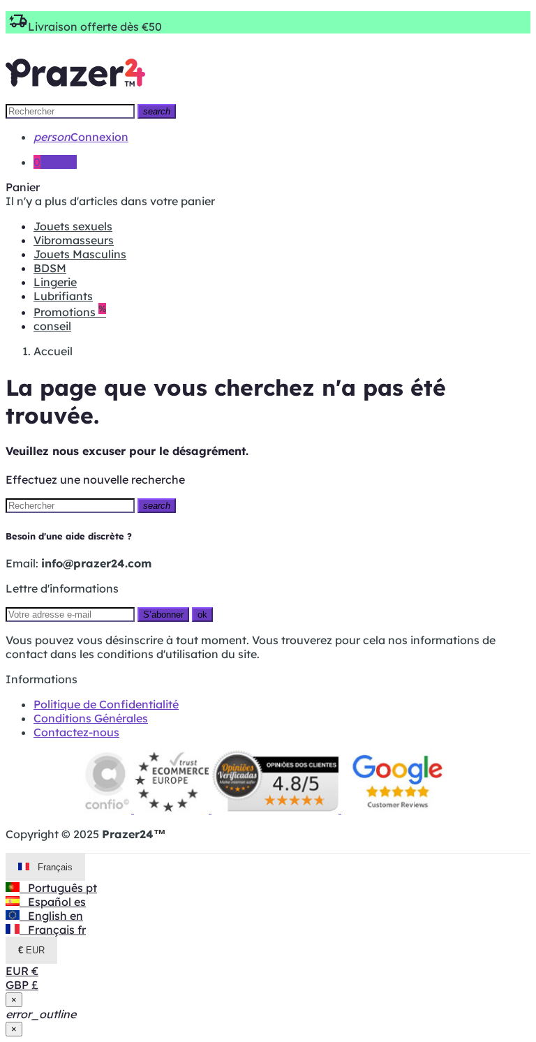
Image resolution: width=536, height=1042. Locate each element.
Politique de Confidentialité (106, 704)
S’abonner (163, 614)
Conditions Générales (91, 718)
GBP (22, 985)
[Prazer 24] (75, 96)
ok (202, 614)
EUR (22, 971)
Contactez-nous (76, 732)
